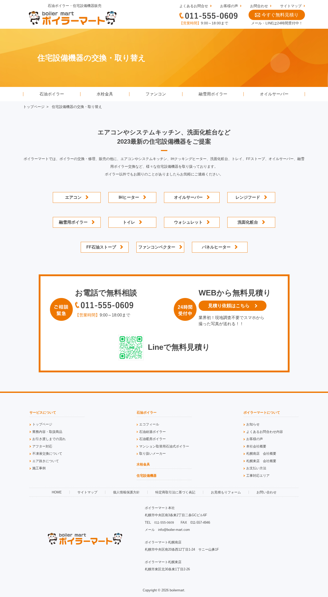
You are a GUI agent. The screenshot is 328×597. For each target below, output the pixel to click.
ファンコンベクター (156, 247)
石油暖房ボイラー (152, 439)
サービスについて (42, 412)
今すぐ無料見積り (280, 14)
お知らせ (253, 424)
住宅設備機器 (147, 475)
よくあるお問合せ (193, 6)
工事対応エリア (258, 475)
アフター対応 (42, 446)
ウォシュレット (188, 222)
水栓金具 (105, 94)
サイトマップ (291, 6)
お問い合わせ (266, 492)
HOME (57, 492)
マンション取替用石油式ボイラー (164, 446)
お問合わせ (259, 6)
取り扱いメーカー (152, 453)
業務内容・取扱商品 (47, 432)
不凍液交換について (47, 453)
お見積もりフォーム (226, 492)
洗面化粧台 (248, 222)
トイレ (129, 222)
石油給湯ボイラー (152, 432)
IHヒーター (129, 197)
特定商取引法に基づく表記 (175, 492)
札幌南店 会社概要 (261, 453)
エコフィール (149, 424)
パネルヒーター (216, 247)
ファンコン (156, 94)
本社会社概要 (256, 446)
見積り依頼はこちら (229, 305)
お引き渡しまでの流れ (49, 439)
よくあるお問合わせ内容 (264, 432)
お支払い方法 (256, 468)
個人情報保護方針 (126, 492)
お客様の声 (229, 6)
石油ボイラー (51, 94)
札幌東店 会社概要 (261, 461)
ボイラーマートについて (261, 412)
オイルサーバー (274, 94)
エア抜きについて (45, 461)
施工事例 (39, 468)
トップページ (34, 107)
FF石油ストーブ (101, 247)
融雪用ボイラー (213, 94)
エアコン (73, 197)
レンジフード (247, 197)
